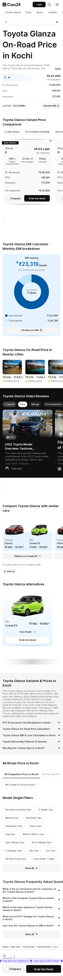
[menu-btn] (57, 4)
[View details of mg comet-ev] (27, 617)
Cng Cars (10, 834)
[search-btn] (49, 4)
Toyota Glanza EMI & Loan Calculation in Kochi (29, 735)
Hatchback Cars (13, 826)
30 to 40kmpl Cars (41, 842)
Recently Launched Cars (18, 809)
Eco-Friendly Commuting (37, 132)
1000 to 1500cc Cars (33, 834)
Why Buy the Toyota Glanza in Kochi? (24, 748)
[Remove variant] (50, 141)
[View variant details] (27, 171)
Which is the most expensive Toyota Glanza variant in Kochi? (27, 909)
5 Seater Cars (46, 809)
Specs (40, 12)
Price (28, 12)
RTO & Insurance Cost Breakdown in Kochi (26, 722)
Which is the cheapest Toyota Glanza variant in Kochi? (28, 899)
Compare (15, 198)
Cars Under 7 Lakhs (44, 858)
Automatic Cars (34, 817)
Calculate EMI (49, 106)
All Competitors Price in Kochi (21, 774)
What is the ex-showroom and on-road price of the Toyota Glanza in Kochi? (29, 890)
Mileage (35, 404)
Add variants (13, 132)
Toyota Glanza (13, 12)
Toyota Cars (28, 947)
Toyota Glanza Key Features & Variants (25, 741)
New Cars (16, 947)
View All (29, 868)
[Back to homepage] (12, 4)
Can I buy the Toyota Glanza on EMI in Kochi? (28, 925)
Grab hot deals (37, 198)
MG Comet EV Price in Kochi (20, 784)
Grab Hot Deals (43, 969)
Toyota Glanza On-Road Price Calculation (26, 728)
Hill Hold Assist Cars (15, 858)
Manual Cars (11, 817)
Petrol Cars (36, 826)
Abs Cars (34, 850)
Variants (52, 12)
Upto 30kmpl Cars (14, 842)
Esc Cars (50, 850)
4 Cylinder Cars (13, 850)
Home (6, 947)
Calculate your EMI (29, 330)
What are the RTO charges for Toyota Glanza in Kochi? (28, 918)
